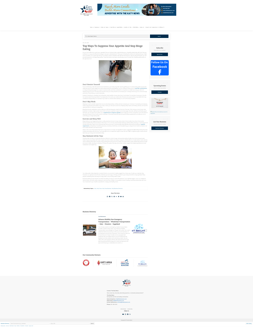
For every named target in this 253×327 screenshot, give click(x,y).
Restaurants (3, 325)
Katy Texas (99, 188)
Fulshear (18, 325)
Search (159, 36)
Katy (95, 188)
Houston (26, 325)
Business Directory (5, 323)
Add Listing (248, 323)
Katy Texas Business (106, 188)
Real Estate (12, 325)
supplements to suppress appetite (112, 112)
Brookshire (22, 325)
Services (7, 325)
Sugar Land (31, 325)
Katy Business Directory (117, 188)
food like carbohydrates (141, 88)
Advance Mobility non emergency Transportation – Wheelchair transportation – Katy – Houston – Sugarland (114, 221)
